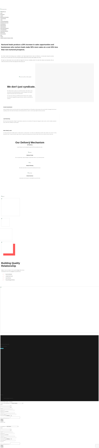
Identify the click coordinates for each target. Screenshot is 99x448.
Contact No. (2, 412)
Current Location (3, 414)
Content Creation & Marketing (5, 373)
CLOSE (2, 420)
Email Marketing (3, 363)
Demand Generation (7, 353)
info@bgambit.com (3, 396)
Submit (2, 419)
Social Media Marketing (4, 375)
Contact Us (2, 385)
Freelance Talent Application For (5, 403)
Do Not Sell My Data (25, 398)
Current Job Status (3, 415)
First (11, 429)
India (1, 392)
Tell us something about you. (5, 444)
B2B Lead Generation (3, 356)
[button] (2, 348)
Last (11, 407)
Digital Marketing (3, 368)
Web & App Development (4, 371)
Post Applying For (3, 426)
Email (1, 408)
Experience (2, 410)
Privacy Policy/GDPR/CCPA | (17, 398)
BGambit (1, 398)
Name (1, 404)
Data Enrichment (3, 365)
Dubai (1, 390)
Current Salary (3, 440)
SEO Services (2, 377)
